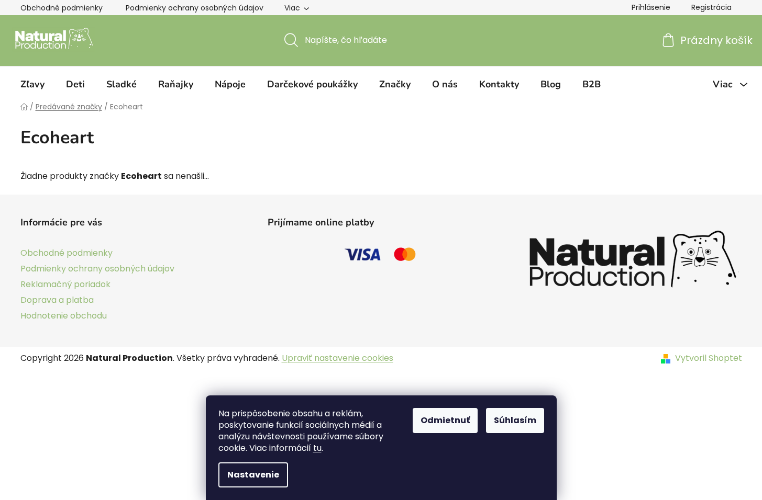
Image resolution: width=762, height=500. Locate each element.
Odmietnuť (445, 420)
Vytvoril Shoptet (708, 358)
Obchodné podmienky (61, 8)
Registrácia (711, 7)
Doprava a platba (57, 300)
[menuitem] (32, 84)
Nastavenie (253, 475)
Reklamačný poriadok (65, 284)
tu (317, 448)
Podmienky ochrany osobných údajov (194, 8)
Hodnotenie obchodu (63, 316)
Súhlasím (515, 420)
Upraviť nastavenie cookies (337, 358)
